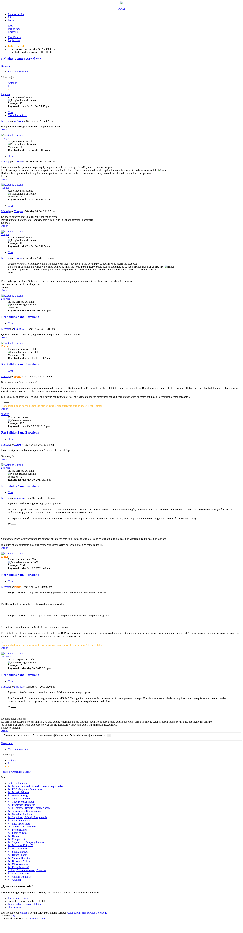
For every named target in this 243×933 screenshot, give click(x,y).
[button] (12, 82)
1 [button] (8, 85)
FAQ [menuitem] (10, 25)
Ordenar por (62, 735)
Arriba (4, 129)
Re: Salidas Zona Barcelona (20, 317)
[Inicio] (121, 3)
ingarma (5, 94)
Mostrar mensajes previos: (18, 735)
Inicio (11, 17)
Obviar (121, 8)
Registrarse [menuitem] (14, 31)
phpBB (23, 912)
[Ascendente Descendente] (98, 735)
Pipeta (4, 346)
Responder (7, 66)
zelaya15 (6, 298)
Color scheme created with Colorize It (87, 912)
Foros (11, 20)
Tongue (5, 138)
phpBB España (37, 918)
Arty (12, 915)
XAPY (5, 414)
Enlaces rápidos (16, 14)
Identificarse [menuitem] (14, 28)
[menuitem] (25, 904)
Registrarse (14, 40)
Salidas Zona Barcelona (21, 59)
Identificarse (14, 37)
